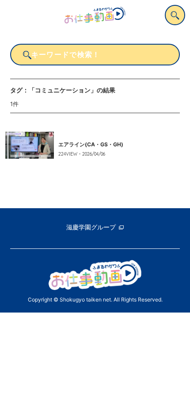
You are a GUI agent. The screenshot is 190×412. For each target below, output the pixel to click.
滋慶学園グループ (91, 227)
